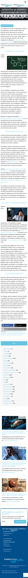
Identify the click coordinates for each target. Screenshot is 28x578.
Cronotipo (5, 356)
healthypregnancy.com (7, 533)
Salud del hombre (7, 391)
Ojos (4, 379)
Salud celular (6, 384)
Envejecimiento (19, 331)
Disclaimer (5, 571)
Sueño (11, 334)
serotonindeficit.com (7, 540)
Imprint (16, 572)
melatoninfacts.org (6, 545)
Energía (5, 360)
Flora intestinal (7, 367)
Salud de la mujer (7, 386)
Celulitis (5, 351)
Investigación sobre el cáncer (7, 333)
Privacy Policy (12, 571)
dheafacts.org (6, 544)
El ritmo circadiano (10, 331)
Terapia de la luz (7, 401)
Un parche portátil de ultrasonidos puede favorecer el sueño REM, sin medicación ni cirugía (13, 433)
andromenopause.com (7, 538)
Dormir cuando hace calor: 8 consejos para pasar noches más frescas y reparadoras (13, 494)
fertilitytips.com (6, 535)
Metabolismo (24, 333)
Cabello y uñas (7, 349)
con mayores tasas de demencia (15, 240)
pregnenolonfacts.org (7, 549)
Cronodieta (6, 353)
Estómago (5, 365)
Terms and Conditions (7, 572)
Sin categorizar (7, 396)
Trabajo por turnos (17, 334)
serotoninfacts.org (6, 551)
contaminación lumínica (13, 161)
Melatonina (17, 333)
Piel (4, 382)
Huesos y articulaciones (9, 370)
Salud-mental (6, 394)
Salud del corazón (5, 334)
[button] (8, 325)
